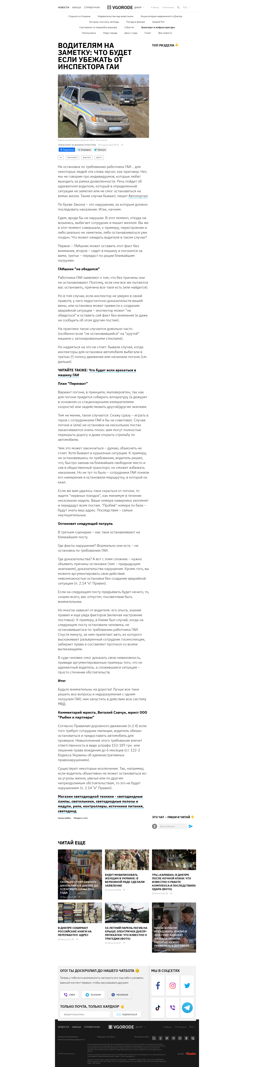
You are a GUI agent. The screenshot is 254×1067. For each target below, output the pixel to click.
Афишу (156, 7)
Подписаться (129, 1014)
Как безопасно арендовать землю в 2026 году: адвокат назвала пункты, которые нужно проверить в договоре (171, 937)
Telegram (96, 994)
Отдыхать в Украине (79, 16)
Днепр (139, 1027)
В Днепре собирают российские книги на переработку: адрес (75, 931)
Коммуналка (89, 32)
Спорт (147, 32)
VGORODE (123, 1027)
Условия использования (68, 1037)
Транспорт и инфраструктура (158, 27)
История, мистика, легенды (104, 21)
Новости (63, 7)
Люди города (110, 32)
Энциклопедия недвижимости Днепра (161, 16)
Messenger (122, 994)
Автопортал (138, 195)
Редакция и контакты (106, 1037)
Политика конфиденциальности (71, 1039)
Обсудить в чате (81, 818)
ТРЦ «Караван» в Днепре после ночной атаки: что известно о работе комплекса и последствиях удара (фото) (174, 882)
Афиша (76, 7)
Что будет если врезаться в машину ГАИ (97, 372)
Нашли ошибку (64, 818)
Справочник (92, 7)
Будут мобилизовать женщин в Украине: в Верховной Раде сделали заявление (125, 880)
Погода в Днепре (135, 21)
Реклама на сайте (141, 1037)
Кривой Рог (158, 21)
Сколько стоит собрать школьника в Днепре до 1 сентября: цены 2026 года (79, 887)
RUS (185, 7)
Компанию (169, 7)
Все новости (165, 32)
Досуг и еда (131, 32)
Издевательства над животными (115, 16)
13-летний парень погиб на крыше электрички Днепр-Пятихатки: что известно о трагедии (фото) (126, 933)
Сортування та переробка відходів (98, 27)
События (129, 27)
